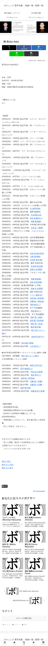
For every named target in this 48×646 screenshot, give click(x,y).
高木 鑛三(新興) (27, 343)
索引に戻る (6, 461)
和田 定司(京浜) (36, 365)
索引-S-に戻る (7, 468)
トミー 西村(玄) (36, 295)
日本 (5, 486)
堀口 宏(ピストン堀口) (30, 356)
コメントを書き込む (24, 618)
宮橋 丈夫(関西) (36, 269)
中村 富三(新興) (36, 372)
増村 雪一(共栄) (36, 324)
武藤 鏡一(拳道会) (37, 301)
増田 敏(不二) (35, 305)
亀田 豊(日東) (36, 327)
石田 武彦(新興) (36, 282)
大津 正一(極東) (37, 228)
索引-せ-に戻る (8, 465)
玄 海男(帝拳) (35, 209)
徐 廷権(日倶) (36, 215)
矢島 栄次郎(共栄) (37, 253)
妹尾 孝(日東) (25, 388)
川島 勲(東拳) (35, 257)
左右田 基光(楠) (36, 260)
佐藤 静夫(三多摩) (38, 391)
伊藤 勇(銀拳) (36, 221)
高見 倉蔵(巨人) (36, 218)
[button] (31, 53)
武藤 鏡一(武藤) (36, 381)
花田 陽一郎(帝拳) (37, 298)
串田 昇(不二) (36, 375)
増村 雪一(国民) (36, 317)
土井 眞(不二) (35, 346)
